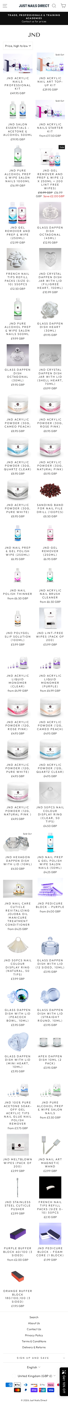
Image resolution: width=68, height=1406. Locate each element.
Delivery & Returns (34, 1347)
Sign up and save (33, 1357)
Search (34, 1317)
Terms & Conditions (34, 1341)
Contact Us (34, 1329)
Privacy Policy (34, 1335)
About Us (34, 1323)
